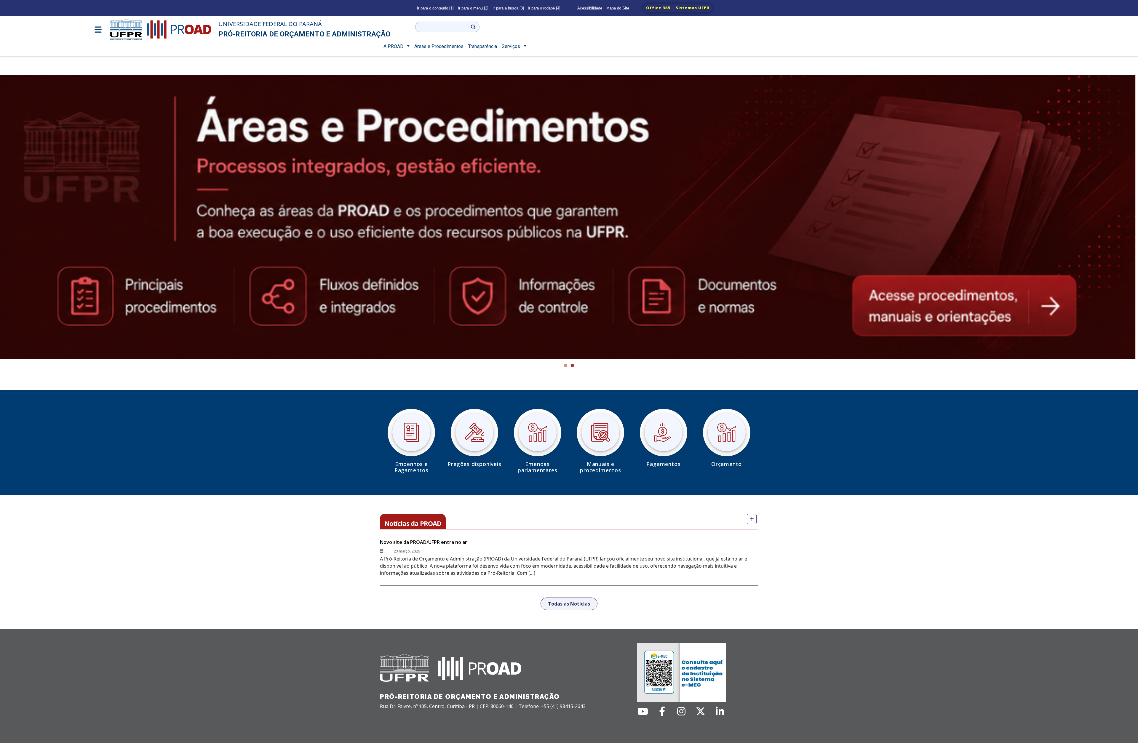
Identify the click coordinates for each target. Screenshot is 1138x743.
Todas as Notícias (569, 604)
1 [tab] (565, 365)
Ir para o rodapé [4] (544, 8)
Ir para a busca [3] (508, 8)
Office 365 (658, 7)
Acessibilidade (589, 8)
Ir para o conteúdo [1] (435, 8)
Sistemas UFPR (692, 7)
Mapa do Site (617, 8)
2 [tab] (572, 365)
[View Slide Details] (569, 217)
